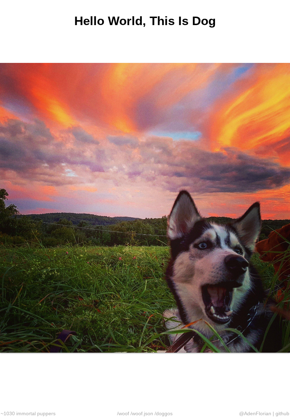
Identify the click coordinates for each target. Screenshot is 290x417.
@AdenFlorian (255, 413)
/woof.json (141, 413)
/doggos (164, 413)
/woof (123, 413)
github (282, 413)
